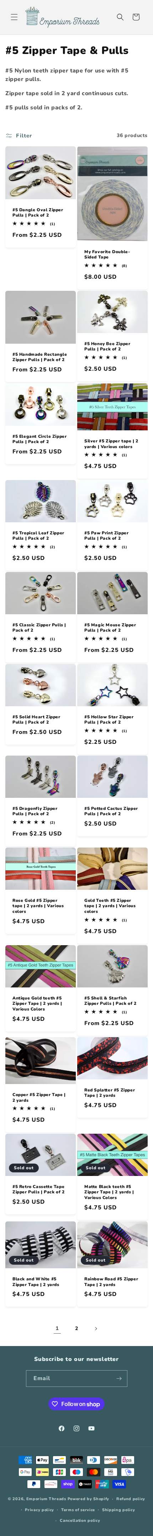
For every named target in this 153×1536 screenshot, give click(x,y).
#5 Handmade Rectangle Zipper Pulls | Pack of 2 (39, 357)
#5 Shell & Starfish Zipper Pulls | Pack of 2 (110, 1001)
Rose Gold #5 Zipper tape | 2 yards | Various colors (38, 906)
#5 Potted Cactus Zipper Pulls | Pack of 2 (111, 811)
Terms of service (78, 1510)
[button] (14, 17)
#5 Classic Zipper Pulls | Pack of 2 (39, 627)
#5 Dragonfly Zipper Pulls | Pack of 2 (34, 811)
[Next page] (96, 1328)
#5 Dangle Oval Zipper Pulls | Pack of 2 (37, 212)
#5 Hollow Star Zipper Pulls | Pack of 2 (109, 719)
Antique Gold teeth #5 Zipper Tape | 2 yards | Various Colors (37, 1004)
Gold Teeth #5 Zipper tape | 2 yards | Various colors (110, 906)
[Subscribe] (119, 1378)
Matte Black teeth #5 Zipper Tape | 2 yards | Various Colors (109, 1192)
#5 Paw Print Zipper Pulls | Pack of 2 (106, 535)
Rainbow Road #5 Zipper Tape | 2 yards (111, 1281)
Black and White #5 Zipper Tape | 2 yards (35, 1281)
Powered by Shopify (89, 1499)
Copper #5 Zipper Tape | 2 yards (39, 1097)
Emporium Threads (46, 1499)
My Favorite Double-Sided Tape (107, 254)
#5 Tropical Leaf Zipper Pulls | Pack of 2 (38, 535)
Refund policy (130, 1499)
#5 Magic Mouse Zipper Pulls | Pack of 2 (110, 627)
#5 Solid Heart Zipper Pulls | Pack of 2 (36, 719)
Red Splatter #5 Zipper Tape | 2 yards (109, 1093)
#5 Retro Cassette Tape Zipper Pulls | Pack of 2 (38, 1189)
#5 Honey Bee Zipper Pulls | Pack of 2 (107, 346)
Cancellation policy (80, 1520)
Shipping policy (118, 1510)
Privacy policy (39, 1510)
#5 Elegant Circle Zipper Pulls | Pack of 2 (39, 439)
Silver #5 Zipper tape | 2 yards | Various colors (111, 444)
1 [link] (57, 1328)
